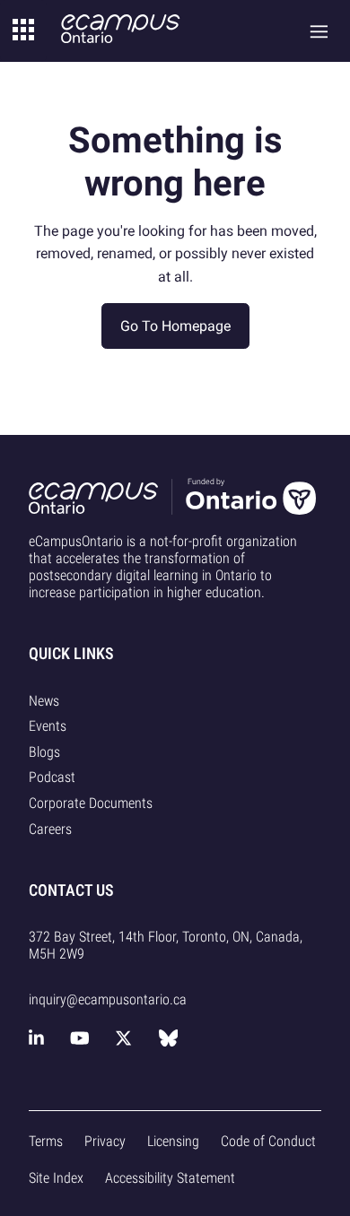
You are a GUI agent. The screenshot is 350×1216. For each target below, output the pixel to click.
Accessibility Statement (170, 1177)
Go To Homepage (175, 325)
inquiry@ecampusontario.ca (108, 999)
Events (47, 725)
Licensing (173, 1141)
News (44, 700)
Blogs (44, 751)
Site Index (56, 1177)
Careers (50, 829)
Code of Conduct (268, 1141)
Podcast (52, 777)
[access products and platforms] (23, 31)
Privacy (105, 1141)
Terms (46, 1141)
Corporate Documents (91, 803)
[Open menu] (319, 31)
